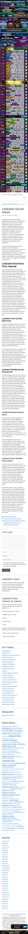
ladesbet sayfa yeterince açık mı (7, 796)
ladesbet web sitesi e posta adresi (7, 809)
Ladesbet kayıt (6, 777)
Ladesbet (4, 670)
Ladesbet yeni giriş (8, 816)
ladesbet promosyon (8, 792)
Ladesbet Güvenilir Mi (6, 772)
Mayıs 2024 (5, 872)
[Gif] (14, 82)
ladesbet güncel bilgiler (20, 768)
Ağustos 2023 (5, 892)
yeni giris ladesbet (6, 830)
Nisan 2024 (5, 874)
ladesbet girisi (19, 756)
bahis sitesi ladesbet (13, 726)
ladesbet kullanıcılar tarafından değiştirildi (9, 779)
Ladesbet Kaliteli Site (7, 662)
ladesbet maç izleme (19, 520)
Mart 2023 (4, 903)
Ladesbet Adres (7, 733)
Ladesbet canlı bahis (7, 747)
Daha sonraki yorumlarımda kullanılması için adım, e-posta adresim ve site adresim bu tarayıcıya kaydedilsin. (14, 564)
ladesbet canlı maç (15, 749)
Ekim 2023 (4, 888)
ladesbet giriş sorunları (8, 763)
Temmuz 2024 (6, 868)
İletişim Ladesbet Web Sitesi (11, 524)
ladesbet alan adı (5, 736)
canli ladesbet (6, 728)
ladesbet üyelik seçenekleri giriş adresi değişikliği (10, 823)
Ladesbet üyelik (6, 819)
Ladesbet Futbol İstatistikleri (9, 686)
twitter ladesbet (10, 828)
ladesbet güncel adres (9, 765)
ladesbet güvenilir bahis (14, 770)
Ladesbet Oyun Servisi (8, 668)
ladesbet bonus (16, 742)
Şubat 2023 (5, 905)
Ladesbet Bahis (14, 736)
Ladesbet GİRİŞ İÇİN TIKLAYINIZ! (14, 30)
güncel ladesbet (18, 731)
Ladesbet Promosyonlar (10, 516)
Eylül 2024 (4, 863)
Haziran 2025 (5, 847)
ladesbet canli (6, 744)
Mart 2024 (4, 876)
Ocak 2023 (5, 908)
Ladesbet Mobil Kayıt (7, 693)
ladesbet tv (5, 803)
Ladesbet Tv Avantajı (7, 675)
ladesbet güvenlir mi (8, 774)
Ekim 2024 (4, 861)
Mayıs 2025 (5, 850)
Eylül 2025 (4, 845)
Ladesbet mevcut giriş (6, 783)
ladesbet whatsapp (16, 810)
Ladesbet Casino (13, 751)
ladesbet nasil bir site (9, 787)
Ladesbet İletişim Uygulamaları (10, 673)
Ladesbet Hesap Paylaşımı (9, 679)
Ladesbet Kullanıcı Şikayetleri (9, 682)
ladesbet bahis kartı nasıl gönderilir (8, 738)
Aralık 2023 (5, 883)
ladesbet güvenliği (19, 774)
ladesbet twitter (17, 805)
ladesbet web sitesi (17, 807)
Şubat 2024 (5, 879)
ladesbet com (18, 752)
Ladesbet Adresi (6, 650)
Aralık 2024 (5, 856)
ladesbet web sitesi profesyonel (19, 809)
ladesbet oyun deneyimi (6, 788)
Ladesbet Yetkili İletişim (8, 677)
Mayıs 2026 (5, 843)
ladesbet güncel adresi (10, 518)
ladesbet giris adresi (8, 756)
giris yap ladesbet (18, 730)
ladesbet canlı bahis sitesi (18, 747)
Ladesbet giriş (8, 760)
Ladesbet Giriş (6, 653)
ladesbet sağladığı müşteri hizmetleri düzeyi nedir (10, 798)
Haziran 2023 (5, 897)
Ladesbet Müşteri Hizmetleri (9, 784)
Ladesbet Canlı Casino (6, 749)
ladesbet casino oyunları (8, 752)
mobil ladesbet (20, 826)
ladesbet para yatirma (16, 788)
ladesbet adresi (16, 733)
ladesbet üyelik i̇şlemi (16, 819)
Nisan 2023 (5, 901)
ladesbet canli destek (18, 744)
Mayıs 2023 (5, 899)
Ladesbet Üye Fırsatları (8, 702)
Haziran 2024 (5, 870)
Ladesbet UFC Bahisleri (8, 664)
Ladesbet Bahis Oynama (8, 704)
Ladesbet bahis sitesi (9, 740)
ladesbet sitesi (14, 800)
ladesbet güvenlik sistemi (16, 772)
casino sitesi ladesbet (16, 728)
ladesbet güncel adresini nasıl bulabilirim (9, 768)
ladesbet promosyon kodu (11, 795)
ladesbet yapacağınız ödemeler (7, 812)
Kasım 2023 (5, 885)
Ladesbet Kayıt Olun (7, 657)
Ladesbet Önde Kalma (8, 688)
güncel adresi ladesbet (8, 731)
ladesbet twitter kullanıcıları (6, 807)
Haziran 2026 (5, 841)
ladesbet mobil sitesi (15, 783)
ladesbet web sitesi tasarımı (6, 810)
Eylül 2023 (4, 890)
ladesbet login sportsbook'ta (6, 781)
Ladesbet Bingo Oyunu (8, 699)
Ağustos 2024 (5, 865)
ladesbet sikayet (5, 800)
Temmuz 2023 (6, 894)
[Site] (14, 51)
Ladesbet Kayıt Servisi (8, 666)
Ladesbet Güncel (19, 763)
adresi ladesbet (5, 726)
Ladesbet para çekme (8, 790)
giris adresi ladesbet (7, 730)
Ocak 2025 (5, 854)
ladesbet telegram (18, 801)
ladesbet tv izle (7, 805)
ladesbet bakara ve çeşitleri (6, 742)
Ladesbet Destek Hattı (8, 691)
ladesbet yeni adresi (7, 814)
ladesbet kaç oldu (16, 777)
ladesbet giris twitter (8, 758)
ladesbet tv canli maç (13, 803)
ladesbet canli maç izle (9, 746)
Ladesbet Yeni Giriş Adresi (9, 818)
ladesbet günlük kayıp (5, 770)
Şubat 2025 (5, 852)
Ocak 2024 (5, 881)
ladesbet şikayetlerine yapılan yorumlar (8, 826)
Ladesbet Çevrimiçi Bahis (8, 659)
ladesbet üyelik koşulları (7, 821)
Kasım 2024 (5, 859)
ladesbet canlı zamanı (5, 751)
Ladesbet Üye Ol (6, 684)
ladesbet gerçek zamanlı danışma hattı (8, 754)
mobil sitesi (4, 828)
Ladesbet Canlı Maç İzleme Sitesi (10, 655)
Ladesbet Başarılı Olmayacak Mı (12, 522)
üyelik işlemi (12, 830)
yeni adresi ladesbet (20, 828)
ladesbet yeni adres (18, 812)
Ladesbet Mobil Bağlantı (8, 697)
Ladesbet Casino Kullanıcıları (9, 695)
